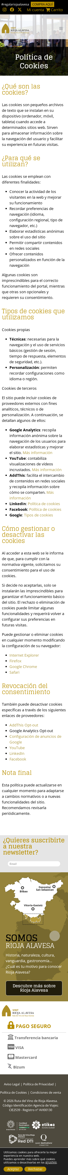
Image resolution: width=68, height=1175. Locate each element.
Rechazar (35, 1169)
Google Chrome (23, 666)
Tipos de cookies (38, 515)
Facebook (17, 759)
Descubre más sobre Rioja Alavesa (34, 988)
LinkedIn (16, 753)
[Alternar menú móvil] (61, 28)
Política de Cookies (13, 1092)
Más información (37, 452)
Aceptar (13, 1169)
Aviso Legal (12, 1084)
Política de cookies (44, 503)
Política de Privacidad (38, 1084)
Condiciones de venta (45, 1092)
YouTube (17, 747)
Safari (14, 672)
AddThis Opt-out (23, 725)
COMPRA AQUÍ (42, 4)
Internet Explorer (24, 655)
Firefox (15, 660)
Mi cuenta (35, 9)
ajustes (51, 1162)
